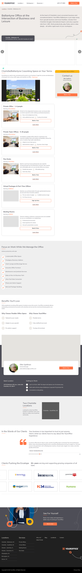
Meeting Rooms (22, 547)
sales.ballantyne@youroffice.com (28, 368)
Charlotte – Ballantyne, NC (8, 542)
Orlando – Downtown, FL (7, 550)
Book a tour (50, 524)
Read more (35, 77)
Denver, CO (4, 559)
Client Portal (39, 540)
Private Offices (22, 542)
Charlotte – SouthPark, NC (8, 544)
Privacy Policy (77, 570)
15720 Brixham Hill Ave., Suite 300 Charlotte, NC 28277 (13, 385)
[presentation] (2, 51)
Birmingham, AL (5, 556)
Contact (62, 537)
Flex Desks (21, 550)
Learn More (71, 8)
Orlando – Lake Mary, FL (7, 547)
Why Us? (38, 537)
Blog (46, 537)
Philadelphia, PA (5, 553)
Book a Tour (35, 120)
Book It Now (35, 228)
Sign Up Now (35, 200)
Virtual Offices (22, 544)
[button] (41, 350)
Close (78, 8)
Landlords (53, 537)
